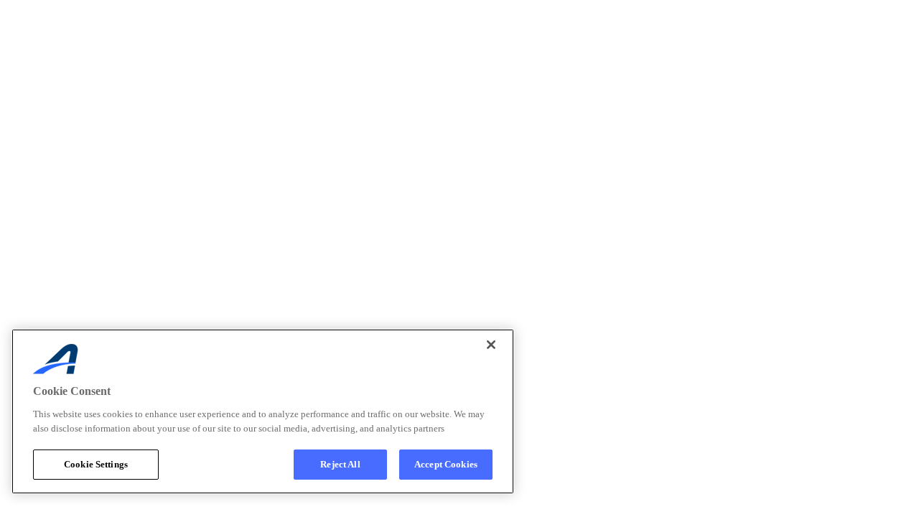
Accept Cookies (445, 464)
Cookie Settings (96, 464)
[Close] (491, 344)
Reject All (340, 464)
